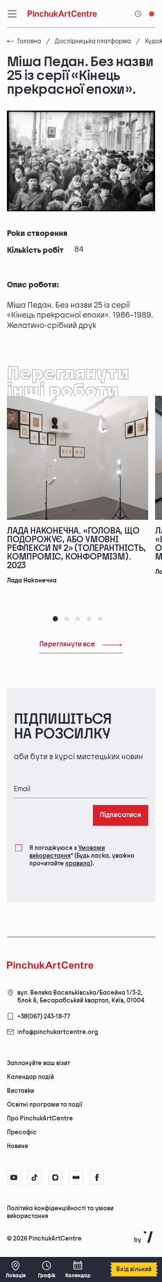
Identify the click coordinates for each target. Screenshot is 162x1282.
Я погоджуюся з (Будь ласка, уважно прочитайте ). (81, 855)
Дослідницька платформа (93, 41)
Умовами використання (67, 851)
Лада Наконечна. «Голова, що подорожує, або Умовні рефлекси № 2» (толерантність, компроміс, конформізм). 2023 (76, 548)
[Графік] (46, 1269)
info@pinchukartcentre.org (57, 1032)
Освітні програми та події (44, 1104)
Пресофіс (22, 1132)
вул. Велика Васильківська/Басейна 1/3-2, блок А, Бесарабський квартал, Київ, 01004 (80, 996)
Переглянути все (67, 644)
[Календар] (77, 1269)
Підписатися (120, 815)
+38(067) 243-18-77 (43, 1016)
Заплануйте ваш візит (38, 1063)
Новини (17, 1146)
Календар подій (30, 1077)
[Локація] (15, 1269)
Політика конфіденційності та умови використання (60, 1212)
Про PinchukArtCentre (40, 1118)
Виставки (20, 1090)
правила (77, 863)
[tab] (55, 618)
